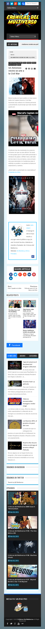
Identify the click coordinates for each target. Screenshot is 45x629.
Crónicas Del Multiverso (26, 619)
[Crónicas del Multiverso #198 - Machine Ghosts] (22, 542)
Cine (25, 62)
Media (12, 54)
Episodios (11, 488)
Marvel (34, 62)
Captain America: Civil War (15, 62)
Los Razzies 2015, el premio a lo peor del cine (30, 423)
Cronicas (22, 19)
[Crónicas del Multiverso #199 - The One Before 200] (22, 518)
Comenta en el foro (14, 172)
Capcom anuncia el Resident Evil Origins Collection (30, 364)
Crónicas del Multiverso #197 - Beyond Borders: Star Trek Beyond (22, 580)
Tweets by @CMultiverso (15, 482)
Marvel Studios (12, 64)
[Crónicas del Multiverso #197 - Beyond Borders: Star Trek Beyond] (22, 567)
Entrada (29, 62)
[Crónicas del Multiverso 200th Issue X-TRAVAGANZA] (22, 494)
